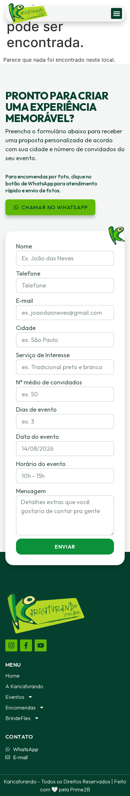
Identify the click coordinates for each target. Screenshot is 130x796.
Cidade (26, 328)
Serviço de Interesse (43, 355)
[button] (116, 13)
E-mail (24, 300)
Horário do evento (41, 464)
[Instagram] (11, 645)
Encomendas (20, 707)
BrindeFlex (18, 718)
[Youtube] (41, 645)
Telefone (28, 273)
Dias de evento (36, 409)
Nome (24, 246)
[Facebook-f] (26, 645)
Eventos (14, 697)
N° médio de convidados (49, 382)
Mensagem (31, 491)
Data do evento (37, 436)
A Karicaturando (24, 686)
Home (12, 675)
